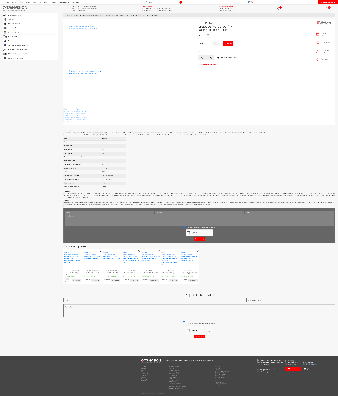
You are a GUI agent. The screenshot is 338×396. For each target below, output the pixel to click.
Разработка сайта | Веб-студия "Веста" (154, 394)
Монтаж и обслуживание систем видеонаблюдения (222, 371)
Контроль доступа (174, 370)
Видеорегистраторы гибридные (115, 15)
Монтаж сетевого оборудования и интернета (220, 379)
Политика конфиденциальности (192, 360)
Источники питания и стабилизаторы (175, 377)
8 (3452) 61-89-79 (226, 9)
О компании (37, 2)
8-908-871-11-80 (164, 10)
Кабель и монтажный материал (175, 384)
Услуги (21, 2)
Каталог (14, 2)
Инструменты (173, 375)
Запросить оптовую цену (228, 58)
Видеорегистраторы (98, 15)
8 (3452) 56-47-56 (149, 9)
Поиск (180, 2)
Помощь (53, 2)
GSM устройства (174, 373)
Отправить (198, 239)
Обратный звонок (329, 2)
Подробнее (6, 14)
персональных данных (208, 227)
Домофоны (172, 368)
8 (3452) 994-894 (164, 9)
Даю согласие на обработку (200, 227)
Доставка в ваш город (208, 64)
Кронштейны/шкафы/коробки (178, 386)
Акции (28, 2)
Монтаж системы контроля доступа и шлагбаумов (221, 383)
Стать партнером (64, 2)
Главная (6, 2)
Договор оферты (208, 360)
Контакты (76, 2)
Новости (45, 2)
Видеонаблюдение (85, 15)
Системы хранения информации (174, 381)
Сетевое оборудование (176, 372)
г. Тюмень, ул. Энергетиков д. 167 (84, 7)
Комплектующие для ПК (176, 388)
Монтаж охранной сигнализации (220, 375)
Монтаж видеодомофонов (220, 367)
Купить (229, 44)
